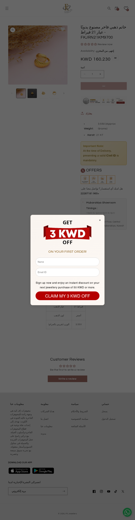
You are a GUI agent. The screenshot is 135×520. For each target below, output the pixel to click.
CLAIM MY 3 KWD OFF (67, 296)
